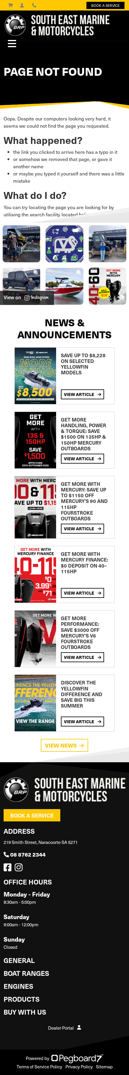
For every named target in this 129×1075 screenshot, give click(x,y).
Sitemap (104, 1066)
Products (22, 998)
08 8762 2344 (28, 854)
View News (61, 745)
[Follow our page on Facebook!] (9, 869)
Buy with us (25, 1011)
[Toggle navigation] (12, 43)
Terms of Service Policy (39, 1066)
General (19, 960)
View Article (79, 394)
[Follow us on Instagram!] (20, 869)
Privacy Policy (79, 1066)
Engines (18, 986)
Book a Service (32, 815)
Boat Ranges (26, 973)
